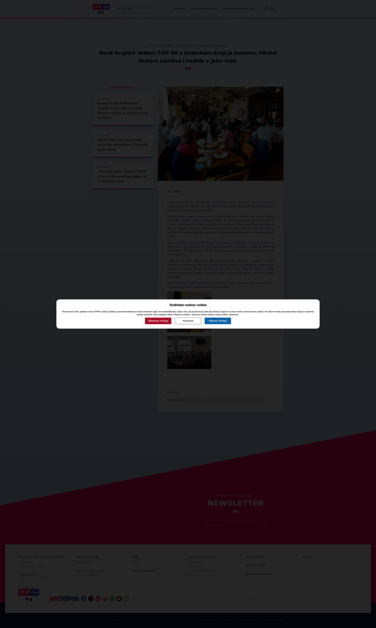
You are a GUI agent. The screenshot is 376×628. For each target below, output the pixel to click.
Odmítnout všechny (158, 321)
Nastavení (188, 321)
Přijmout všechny (218, 321)
